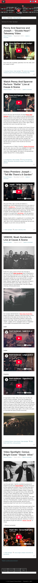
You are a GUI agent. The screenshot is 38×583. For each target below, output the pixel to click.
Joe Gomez (21, 213)
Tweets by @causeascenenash (10, 561)
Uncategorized (8, 159)
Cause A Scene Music (15, 581)
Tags (23, 570)
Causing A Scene (9, 71)
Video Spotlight (17, 71)
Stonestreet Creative (19, 161)
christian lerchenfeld (26, 552)
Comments (17, 570)
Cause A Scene (8, 36)
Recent (5, 570)
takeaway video (26, 72)
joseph (10, 72)
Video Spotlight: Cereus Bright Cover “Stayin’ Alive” (19, 453)
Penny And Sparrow (17, 72)
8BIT (31, 581)
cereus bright (17, 552)
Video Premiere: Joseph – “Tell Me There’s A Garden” (18, 173)
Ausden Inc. (12, 207)
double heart (26, 71)
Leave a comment (27, 89)
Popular (11, 570)
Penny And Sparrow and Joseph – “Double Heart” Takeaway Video (17, 30)
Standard (25, 581)
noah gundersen (17, 443)
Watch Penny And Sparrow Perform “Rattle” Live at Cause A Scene (18, 84)
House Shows (17, 441)
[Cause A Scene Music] (19, 10)
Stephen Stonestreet (29, 146)
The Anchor (27, 161)
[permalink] (33, 74)
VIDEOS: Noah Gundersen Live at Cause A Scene (18, 238)
